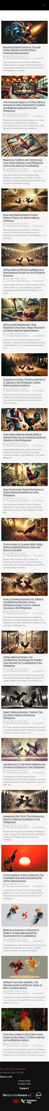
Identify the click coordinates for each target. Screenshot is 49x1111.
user (7, 56)
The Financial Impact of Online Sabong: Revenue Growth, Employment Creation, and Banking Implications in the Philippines (24, 106)
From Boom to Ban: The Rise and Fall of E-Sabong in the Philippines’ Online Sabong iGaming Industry (24, 382)
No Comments (38, 58)
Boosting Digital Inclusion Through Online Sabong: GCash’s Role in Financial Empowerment (22, 50)
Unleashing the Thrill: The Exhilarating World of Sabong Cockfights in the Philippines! (23, 819)
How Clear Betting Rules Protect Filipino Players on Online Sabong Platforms (21, 217)
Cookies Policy (24, 1084)
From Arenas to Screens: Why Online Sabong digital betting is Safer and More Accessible (22, 547)
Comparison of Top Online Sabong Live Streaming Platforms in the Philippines (24, 766)
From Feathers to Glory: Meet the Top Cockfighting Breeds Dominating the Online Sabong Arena (23, 878)
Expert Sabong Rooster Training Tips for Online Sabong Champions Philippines (23, 715)
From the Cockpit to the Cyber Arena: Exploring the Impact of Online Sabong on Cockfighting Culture (23, 1037)
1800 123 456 (17, 1072)
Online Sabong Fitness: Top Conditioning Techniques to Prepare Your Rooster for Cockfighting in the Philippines (22, 661)
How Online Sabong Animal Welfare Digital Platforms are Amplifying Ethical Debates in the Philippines (24, 437)
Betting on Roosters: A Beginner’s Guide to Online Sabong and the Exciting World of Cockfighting (21, 933)
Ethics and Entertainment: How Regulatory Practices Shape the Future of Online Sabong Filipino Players (24, 327)
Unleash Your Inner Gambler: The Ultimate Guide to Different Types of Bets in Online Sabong (22, 985)
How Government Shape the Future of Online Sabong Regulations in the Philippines (23, 492)
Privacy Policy (24, 1081)
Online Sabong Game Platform (17, 58)
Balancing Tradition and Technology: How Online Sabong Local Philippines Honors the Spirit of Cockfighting (23, 162)
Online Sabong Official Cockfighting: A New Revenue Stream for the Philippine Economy (24, 272)
